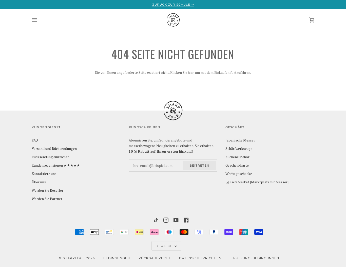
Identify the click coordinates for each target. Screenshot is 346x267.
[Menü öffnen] (39, 20)
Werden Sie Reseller (47, 190)
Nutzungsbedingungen (256, 258)
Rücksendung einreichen (50, 157)
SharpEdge (74, 258)
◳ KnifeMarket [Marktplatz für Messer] (257, 182)
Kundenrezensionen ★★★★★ (56, 165)
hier (191, 72)
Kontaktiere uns (44, 173)
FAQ (35, 140)
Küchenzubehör (237, 157)
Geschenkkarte (237, 165)
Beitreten (199, 165)
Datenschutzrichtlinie (202, 258)
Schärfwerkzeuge (238, 148)
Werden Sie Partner (47, 199)
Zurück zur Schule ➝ (173, 4)
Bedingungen (116, 258)
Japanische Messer (240, 140)
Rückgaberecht (154, 258)
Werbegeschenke (238, 173)
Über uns (39, 182)
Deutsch (165, 246)
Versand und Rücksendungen (54, 148)
